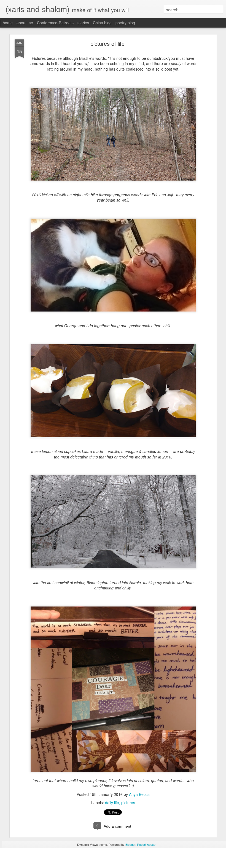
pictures (128, 802)
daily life (112, 802)
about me (25, 22)
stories (83, 22)
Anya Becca (139, 794)
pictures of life (107, 43)
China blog (102, 22)
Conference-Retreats (55, 22)
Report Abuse (146, 844)
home (8, 22)
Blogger (130, 844)
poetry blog (125, 22)
